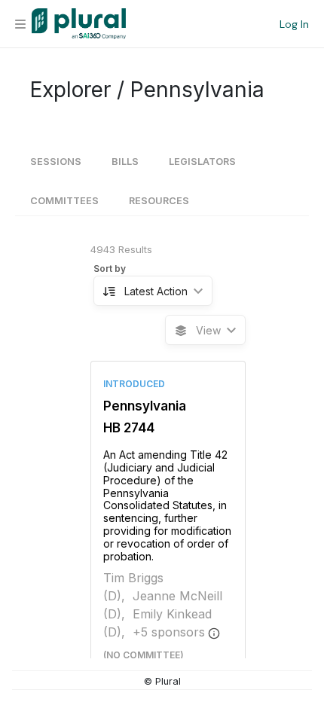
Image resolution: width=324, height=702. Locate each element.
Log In (294, 24)
